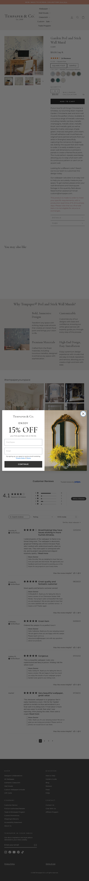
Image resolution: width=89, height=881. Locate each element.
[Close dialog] (83, 413)
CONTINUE (23, 464)
